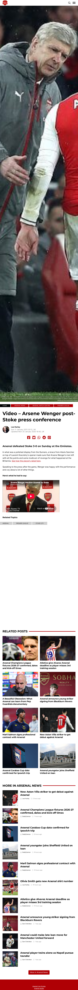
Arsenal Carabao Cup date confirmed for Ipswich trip (16, 771)
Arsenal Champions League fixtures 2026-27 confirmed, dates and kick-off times (20, 665)
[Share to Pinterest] (49, 437)
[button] (69, 3)
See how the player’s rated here (26, 461)
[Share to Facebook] (28, 437)
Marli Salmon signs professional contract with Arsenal (19, 735)
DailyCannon (26, 816)
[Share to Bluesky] (34, 437)
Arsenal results (39, 988)
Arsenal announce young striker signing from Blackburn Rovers (56, 700)
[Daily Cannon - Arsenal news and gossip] (5, 3)
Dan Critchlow (27, 923)
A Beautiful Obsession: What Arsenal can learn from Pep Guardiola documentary (17, 701)
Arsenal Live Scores (39, 986)
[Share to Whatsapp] (39, 437)
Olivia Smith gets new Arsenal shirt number (46, 881)
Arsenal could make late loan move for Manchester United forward (43, 936)
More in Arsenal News (22, 785)
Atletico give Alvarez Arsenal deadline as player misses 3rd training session (55, 665)
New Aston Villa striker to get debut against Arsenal (55, 735)
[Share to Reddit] (44, 437)
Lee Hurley (15, 427)
